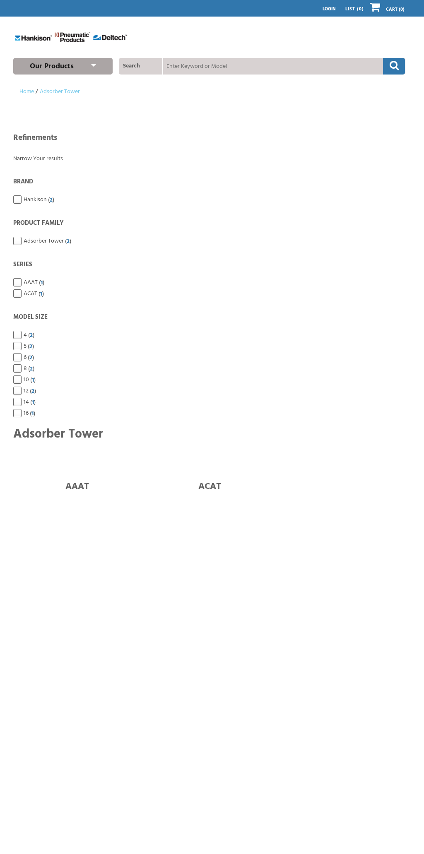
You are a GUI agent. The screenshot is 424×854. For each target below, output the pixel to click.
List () (354, 9)
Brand (23, 182)
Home (26, 91)
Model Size (30, 317)
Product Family (38, 223)
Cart (395, 9)
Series (22, 264)
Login (329, 9)
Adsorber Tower (60, 91)
